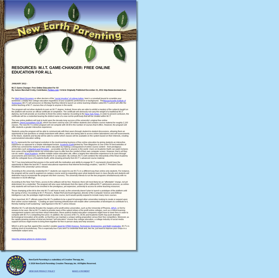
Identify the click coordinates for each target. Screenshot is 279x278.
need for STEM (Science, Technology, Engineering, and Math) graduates (89, 226)
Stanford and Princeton (39, 149)
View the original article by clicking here (29, 239)
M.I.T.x (15, 142)
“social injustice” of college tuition (69, 98)
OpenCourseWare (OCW (30, 123)
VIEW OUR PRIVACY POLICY (42, 271)
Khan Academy (31, 153)
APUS (113, 208)
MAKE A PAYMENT (81, 271)
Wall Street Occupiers (24, 98)
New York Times (92, 114)
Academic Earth (67, 144)
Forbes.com (53, 90)
